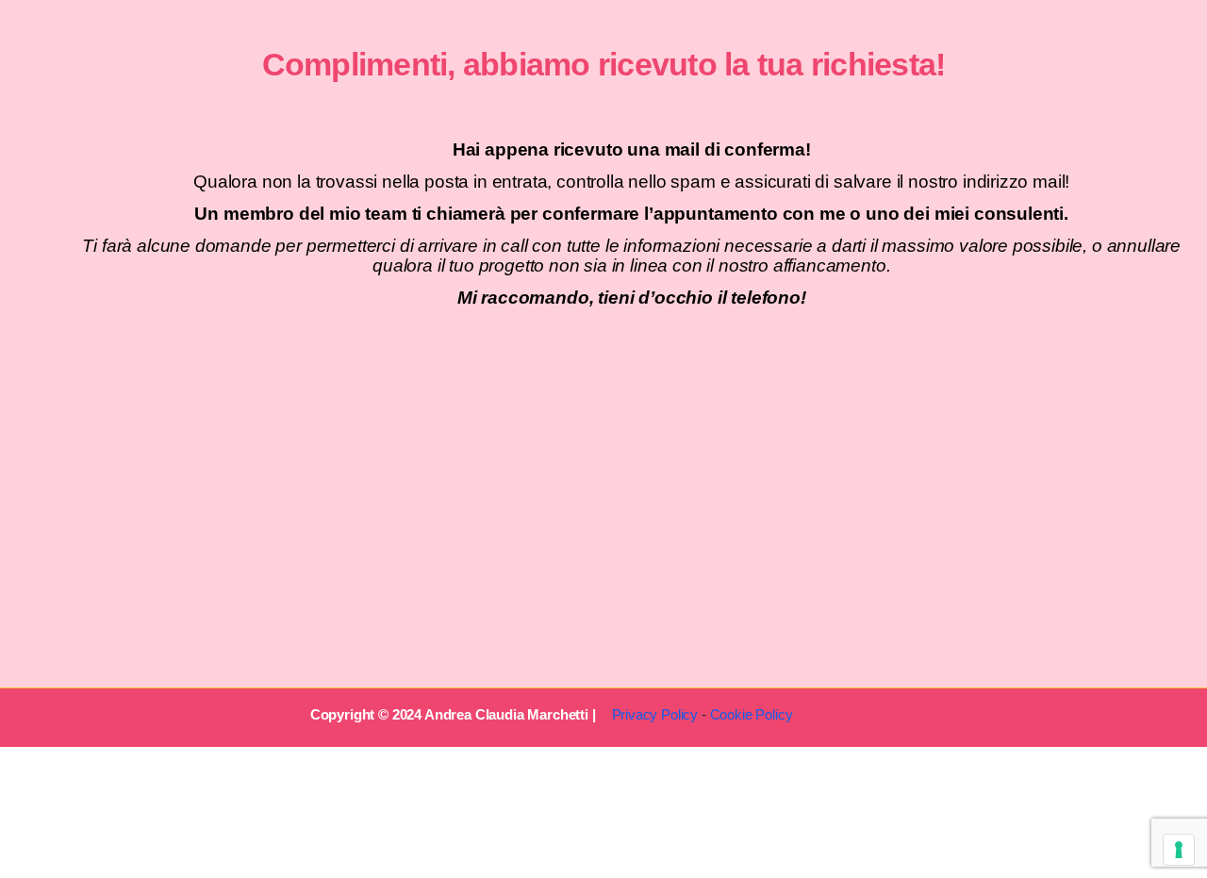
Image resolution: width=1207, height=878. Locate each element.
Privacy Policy (655, 714)
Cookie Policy (751, 714)
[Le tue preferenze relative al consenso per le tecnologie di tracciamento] (1179, 850)
